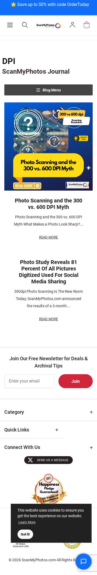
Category (14, 412)
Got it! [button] (25, 534)
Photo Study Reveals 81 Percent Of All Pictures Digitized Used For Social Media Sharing (48, 272)
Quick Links (16, 430)
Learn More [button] (27, 522)
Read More (48, 237)
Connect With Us (22, 447)
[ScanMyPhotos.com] (48, 26)
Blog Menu (51, 90)
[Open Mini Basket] (86, 25)
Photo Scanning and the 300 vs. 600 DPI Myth (48, 203)
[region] (50, 7)
